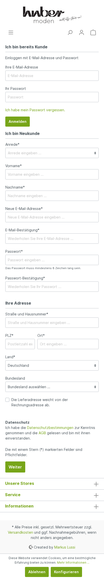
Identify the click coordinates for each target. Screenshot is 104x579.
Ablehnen (36, 572)
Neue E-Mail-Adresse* (24, 208)
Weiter (15, 466)
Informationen (19, 506)
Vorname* (13, 166)
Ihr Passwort (15, 88)
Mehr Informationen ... (73, 562)
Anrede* (12, 144)
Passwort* (14, 251)
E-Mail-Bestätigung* (22, 230)
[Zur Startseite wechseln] (52, 15)
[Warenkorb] (93, 32)
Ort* (41, 335)
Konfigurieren (66, 572)
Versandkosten (20, 532)
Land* (10, 357)
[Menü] (11, 32)
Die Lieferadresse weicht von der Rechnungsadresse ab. (39, 402)
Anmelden (18, 121)
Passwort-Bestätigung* (25, 278)
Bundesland (15, 378)
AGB (42, 433)
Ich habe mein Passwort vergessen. (35, 110)
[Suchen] (70, 32)
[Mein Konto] (81, 32)
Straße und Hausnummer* (26, 314)
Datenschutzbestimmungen (50, 427)
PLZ (9, 335)
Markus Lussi (64, 547)
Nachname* (15, 187)
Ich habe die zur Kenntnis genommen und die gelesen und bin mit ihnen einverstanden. (50, 432)
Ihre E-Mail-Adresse (21, 67)
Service (12, 494)
